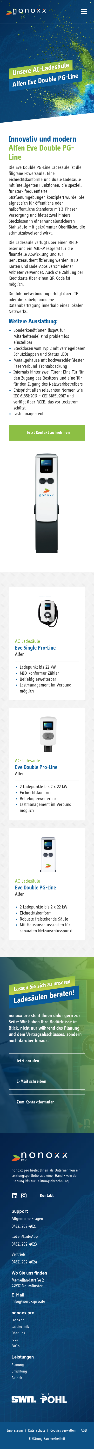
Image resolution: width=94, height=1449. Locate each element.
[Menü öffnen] (84, 12)
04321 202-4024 (24, 1262)
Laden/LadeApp (25, 1236)
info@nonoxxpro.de (28, 1301)
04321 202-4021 (24, 1226)
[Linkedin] (15, 1195)
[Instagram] (24, 1195)
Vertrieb (18, 1254)
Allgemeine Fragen (27, 1219)
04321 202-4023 (24, 1244)
